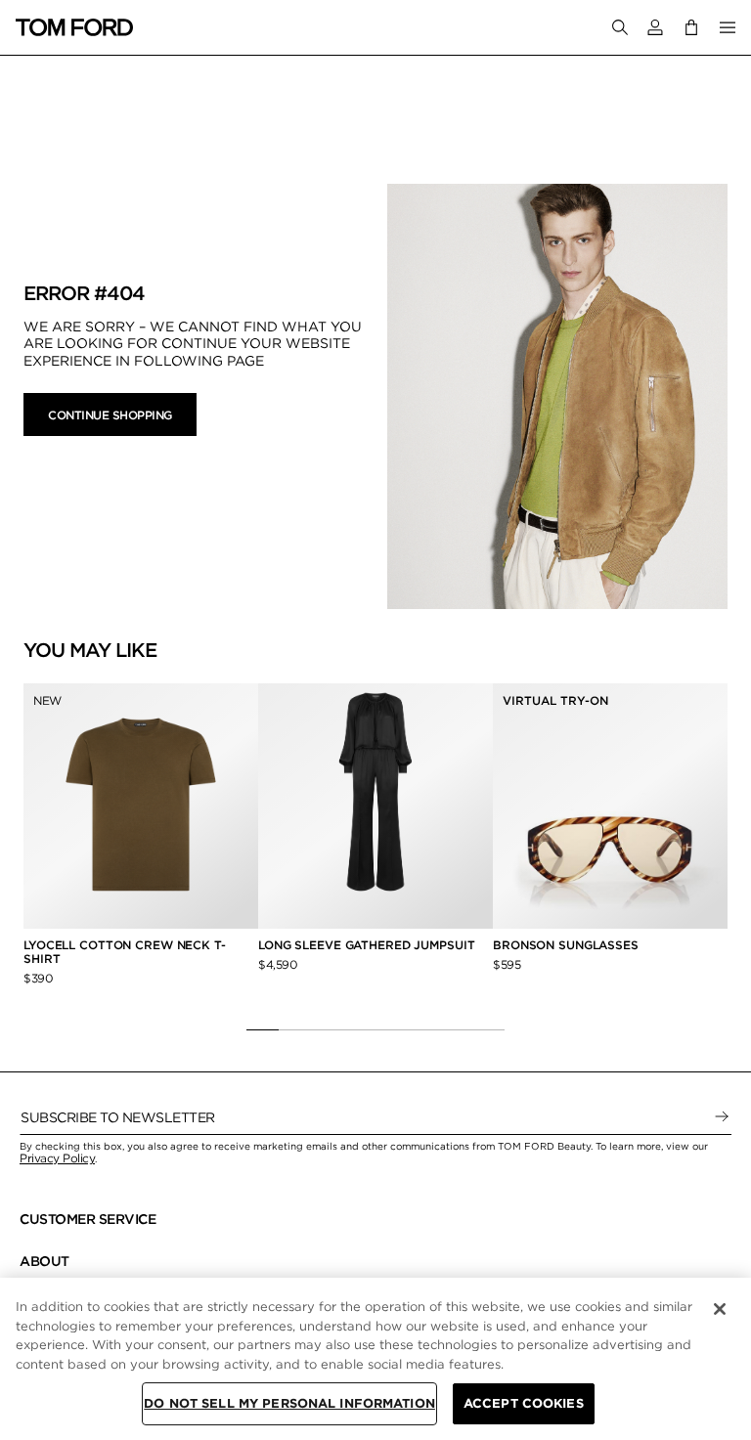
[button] (655, 27)
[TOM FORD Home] (74, 27)
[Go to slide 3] (327, 1029)
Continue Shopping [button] (110, 415)
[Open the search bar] (620, 27)
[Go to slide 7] (456, 1029)
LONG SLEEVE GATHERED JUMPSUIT (366, 945)
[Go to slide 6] (424, 1029)
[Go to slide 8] (488, 1029)
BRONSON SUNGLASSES (566, 945)
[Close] (719, 1309)
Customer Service (87, 1219)
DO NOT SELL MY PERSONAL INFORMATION (289, 1403)
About (44, 1261)
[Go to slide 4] (359, 1029)
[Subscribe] (721, 1117)
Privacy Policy (57, 1158)
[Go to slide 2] (295, 1029)
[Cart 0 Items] (691, 27)
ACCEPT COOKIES (524, 1403)
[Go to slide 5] (392, 1029)
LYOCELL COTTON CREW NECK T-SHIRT (124, 952)
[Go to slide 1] (262, 1029)
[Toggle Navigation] (727, 27)
